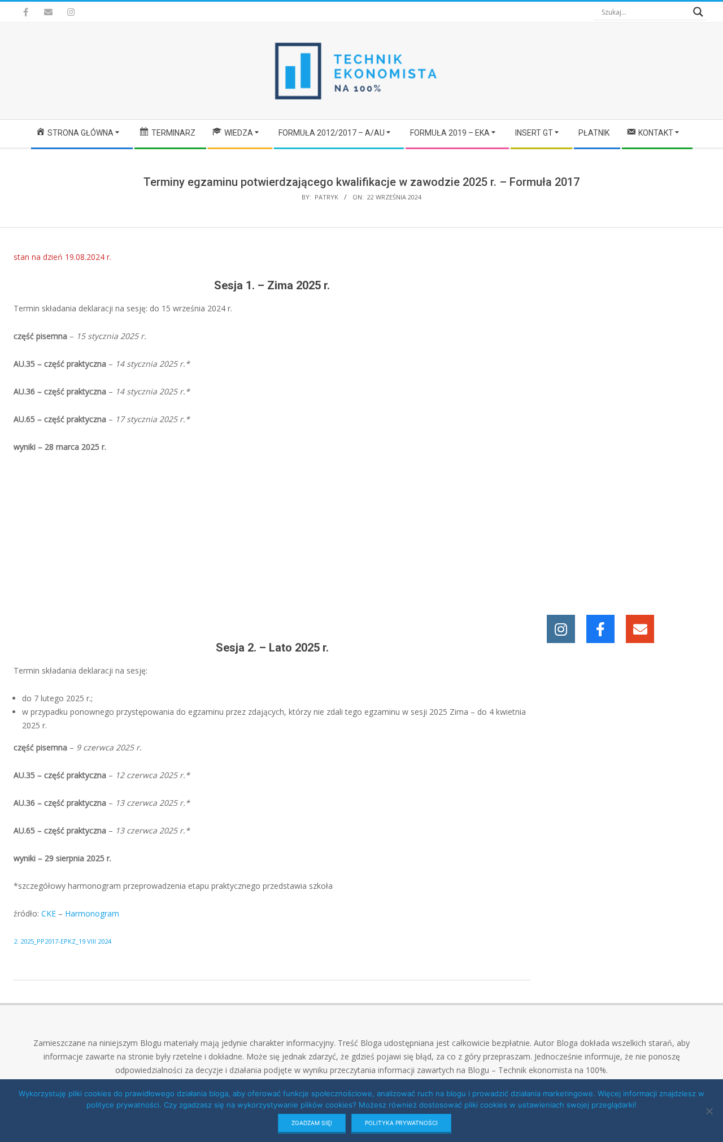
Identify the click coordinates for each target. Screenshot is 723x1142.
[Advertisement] (272, 547)
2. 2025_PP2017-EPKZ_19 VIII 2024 (62, 941)
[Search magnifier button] (698, 12)
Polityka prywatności (401, 1122)
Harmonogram (92, 913)
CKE (48, 913)
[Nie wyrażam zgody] (709, 1111)
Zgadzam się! (311, 1122)
